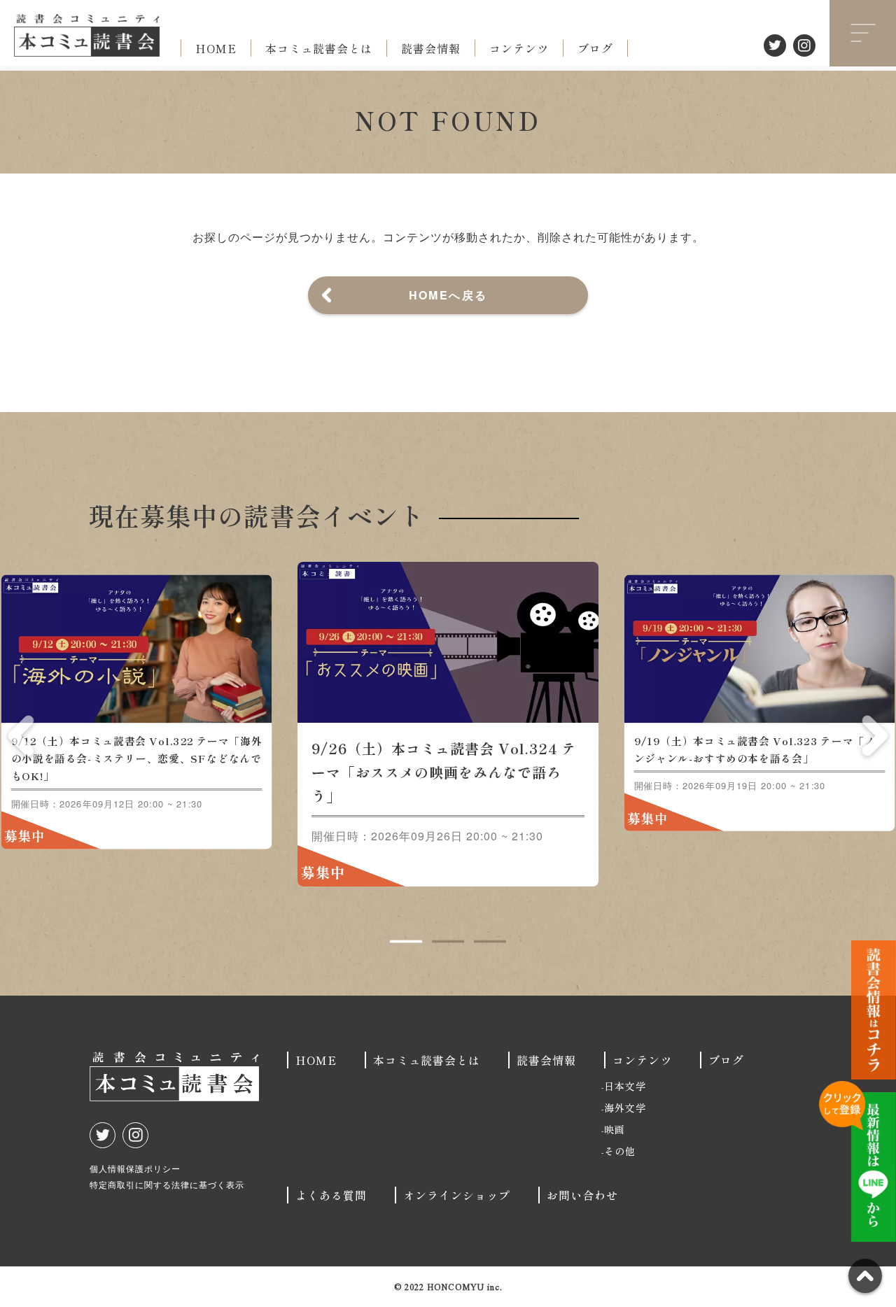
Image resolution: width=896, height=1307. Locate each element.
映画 (614, 1129)
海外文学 (625, 1108)
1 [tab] (406, 941)
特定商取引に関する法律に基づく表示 (167, 1184)
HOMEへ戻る (448, 295)
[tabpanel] (448, 724)
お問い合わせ (582, 1195)
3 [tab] (490, 941)
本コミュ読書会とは (318, 48)
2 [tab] (448, 941)
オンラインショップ (456, 1195)
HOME (216, 48)
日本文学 (625, 1086)
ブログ (595, 48)
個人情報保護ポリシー (135, 1168)
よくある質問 (331, 1195)
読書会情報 (431, 48)
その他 (620, 1151)
